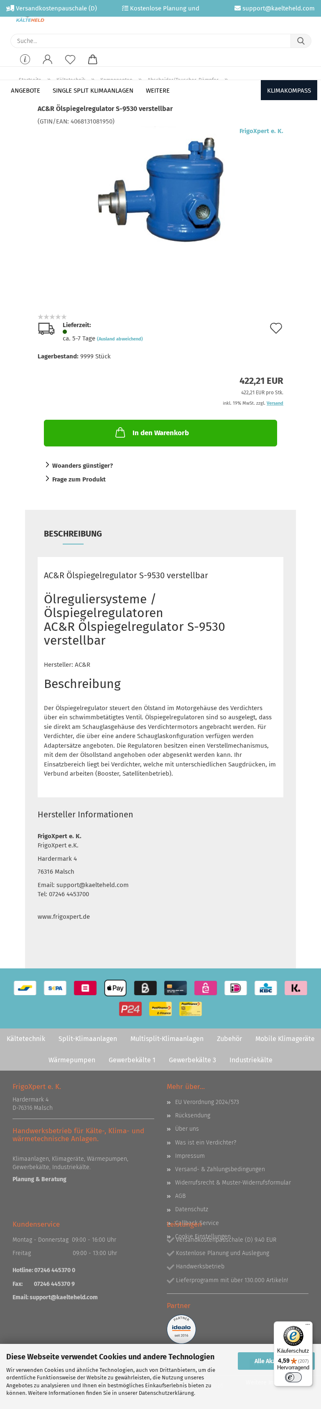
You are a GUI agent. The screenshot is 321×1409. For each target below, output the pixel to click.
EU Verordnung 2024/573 (207, 1102)
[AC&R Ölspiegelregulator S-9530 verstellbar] (160, 188)
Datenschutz (191, 1209)
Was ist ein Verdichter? (205, 1142)
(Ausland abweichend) (120, 339)
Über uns (187, 1128)
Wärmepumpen (71, 1060)
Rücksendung (192, 1115)
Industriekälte (251, 1060)
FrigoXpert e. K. (261, 131)
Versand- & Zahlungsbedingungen (220, 1169)
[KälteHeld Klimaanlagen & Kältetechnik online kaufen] (30, 16)
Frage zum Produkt (79, 479)
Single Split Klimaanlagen (93, 90)
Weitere (158, 90)
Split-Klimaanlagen (88, 1039)
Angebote (25, 90)
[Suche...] (300, 41)
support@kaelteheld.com (64, 1297)
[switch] (293, 1377)
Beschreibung (73, 534)
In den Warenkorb (160, 432)
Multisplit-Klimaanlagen (167, 1039)
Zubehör (229, 1039)
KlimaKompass (289, 90)
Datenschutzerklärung (166, 1393)
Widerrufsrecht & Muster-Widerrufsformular (233, 1182)
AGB (180, 1196)
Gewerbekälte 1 (132, 1060)
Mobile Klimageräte (285, 1039)
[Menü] (308, 1326)
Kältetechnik (26, 1039)
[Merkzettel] (70, 65)
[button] (47, 65)
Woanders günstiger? (82, 465)
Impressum (190, 1155)
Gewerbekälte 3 (192, 1060)
